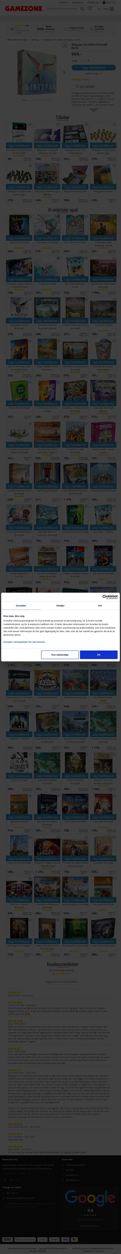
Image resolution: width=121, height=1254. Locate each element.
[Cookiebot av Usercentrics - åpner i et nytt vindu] (105, 597)
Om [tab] (100, 605)
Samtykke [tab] (21, 605)
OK (98, 654)
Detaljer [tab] (61, 605)
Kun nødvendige (59, 654)
